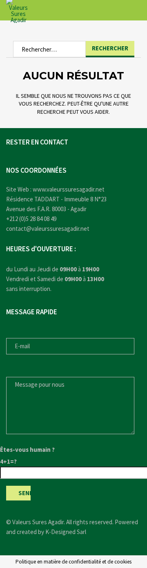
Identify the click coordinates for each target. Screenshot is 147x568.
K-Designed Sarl (65, 532)
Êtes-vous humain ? (27, 449)
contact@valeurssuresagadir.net (47, 228)
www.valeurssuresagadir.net (69, 189)
